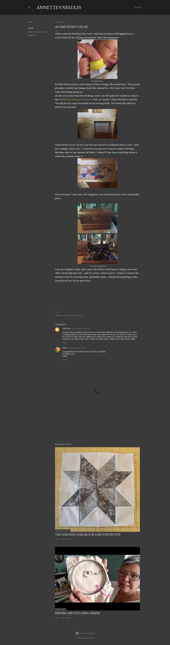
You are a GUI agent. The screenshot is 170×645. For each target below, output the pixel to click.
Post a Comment (67, 539)
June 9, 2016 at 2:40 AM (77, 348)
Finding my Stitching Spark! (77, 613)
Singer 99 (32, 35)
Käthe (65, 348)
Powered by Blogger (87, 633)
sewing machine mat (37, 32)
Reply (64, 343)
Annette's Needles (59, 7)
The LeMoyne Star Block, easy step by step (88, 534)
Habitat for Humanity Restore (75, 99)
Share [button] (30, 22)
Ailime (91, 638)
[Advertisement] (97, 419)
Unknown (66, 328)
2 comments (65, 618)
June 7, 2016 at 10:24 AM (80, 329)
